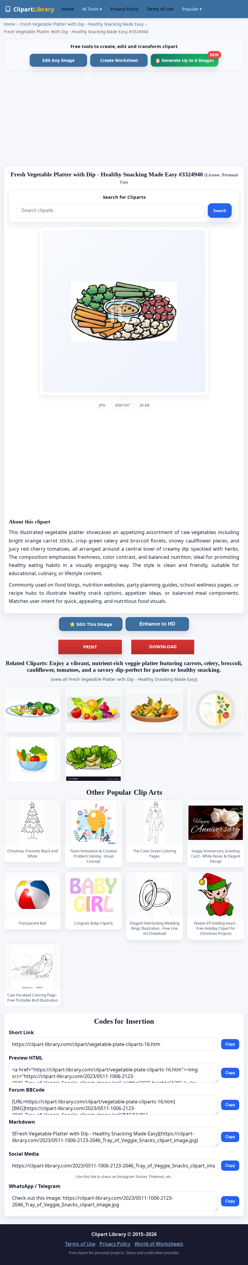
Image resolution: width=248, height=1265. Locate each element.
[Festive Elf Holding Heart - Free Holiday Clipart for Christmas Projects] (215, 894)
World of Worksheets (159, 1244)
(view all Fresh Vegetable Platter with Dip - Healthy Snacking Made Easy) (124, 679)
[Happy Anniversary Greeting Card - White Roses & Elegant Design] (215, 823)
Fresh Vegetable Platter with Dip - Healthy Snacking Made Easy (82, 24)
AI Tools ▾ (92, 9)
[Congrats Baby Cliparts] (93, 894)
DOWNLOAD (163, 646)
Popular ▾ (192, 9)
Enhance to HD (157, 624)
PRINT (90, 647)
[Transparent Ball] (32, 894)
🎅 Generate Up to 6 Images (186, 58)
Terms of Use (160, 9)
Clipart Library (108, 1234)
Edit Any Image (58, 60)
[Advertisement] (124, 118)
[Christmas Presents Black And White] (32, 823)
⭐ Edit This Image (91, 624)
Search (219, 210)
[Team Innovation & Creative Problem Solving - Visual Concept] (93, 823)
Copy (230, 1044)
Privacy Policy (124, 9)
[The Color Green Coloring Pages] (154, 823)
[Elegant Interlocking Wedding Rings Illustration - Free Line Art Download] (154, 894)
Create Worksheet (119, 60)
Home (67, 9)
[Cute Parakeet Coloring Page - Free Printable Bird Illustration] (32, 967)
